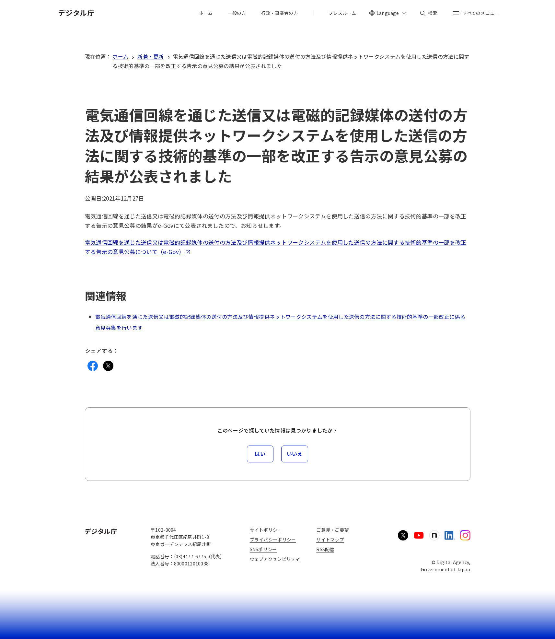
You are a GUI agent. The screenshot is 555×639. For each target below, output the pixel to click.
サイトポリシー (266, 530)
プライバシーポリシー (273, 539)
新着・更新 (150, 56)
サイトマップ (330, 539)
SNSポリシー (263, 549)
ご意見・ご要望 (332, 530)
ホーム (120, 56)
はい (260, 454)
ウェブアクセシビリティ (275, 559)
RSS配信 (325, 549)
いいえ (295, 454)
